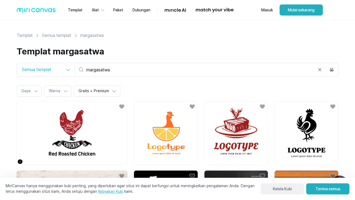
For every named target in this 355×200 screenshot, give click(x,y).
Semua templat (56, 35)
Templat (25, 35)
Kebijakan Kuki (110, 191)
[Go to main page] (36, 11)
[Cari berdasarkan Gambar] (332, 70)
